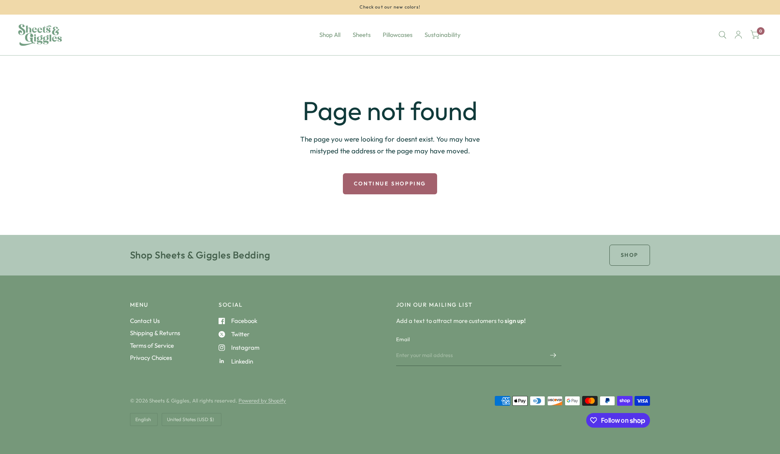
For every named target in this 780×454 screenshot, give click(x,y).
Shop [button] (630, 255)
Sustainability (443, 35)
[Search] (722, 35)
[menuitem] (330, 35)
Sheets (361, 35)
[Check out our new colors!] (390, 7)
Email (403, 339)
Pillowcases (397, 35)
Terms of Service (152, 345)
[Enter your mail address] (553, 355)
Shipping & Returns (155, 333)
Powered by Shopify (262, 400)
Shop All (329, 35)
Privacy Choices (151, 357)
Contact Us (145, 321)
